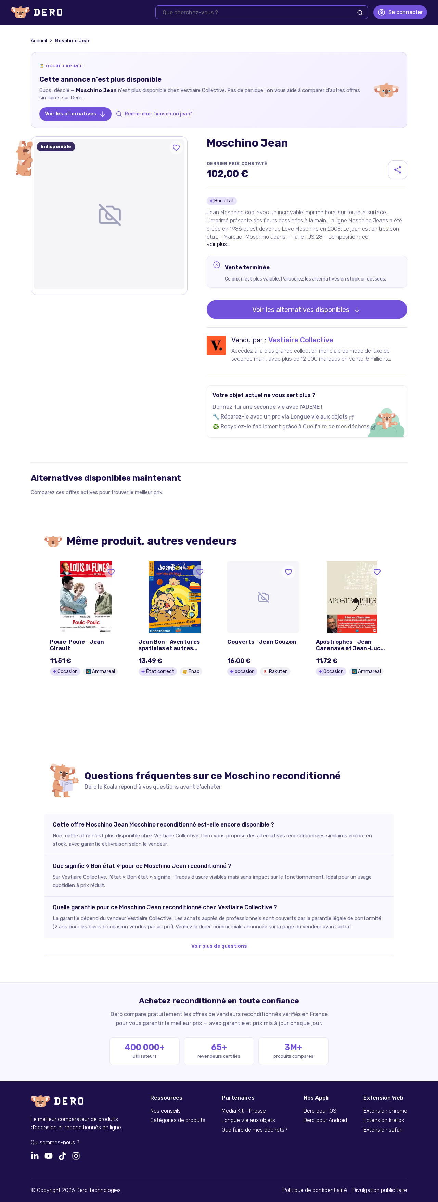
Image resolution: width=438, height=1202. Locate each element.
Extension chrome (385, 1111)
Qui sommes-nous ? (55, 1142)
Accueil (39, 41)
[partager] (397, 169)
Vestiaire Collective (300, 340)
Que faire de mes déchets (336, 426)
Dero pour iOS (320, 1111)
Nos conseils (165, 1111)
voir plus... (218, 244)
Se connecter (405, 12)
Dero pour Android (325, 1120)
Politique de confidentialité (315, 1190)
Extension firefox (383, 1120)
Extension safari (382, 1130)
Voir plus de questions (219, 946)
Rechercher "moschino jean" (158, 114)
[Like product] (176, 147)
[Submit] (360, 12)
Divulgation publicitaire (379, 1190)
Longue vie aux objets (319, 416)
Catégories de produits (177, 1120)
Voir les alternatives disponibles (300, 309)
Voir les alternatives (70, 114)
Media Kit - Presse (244, 1111)
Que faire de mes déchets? (254, 1130)
